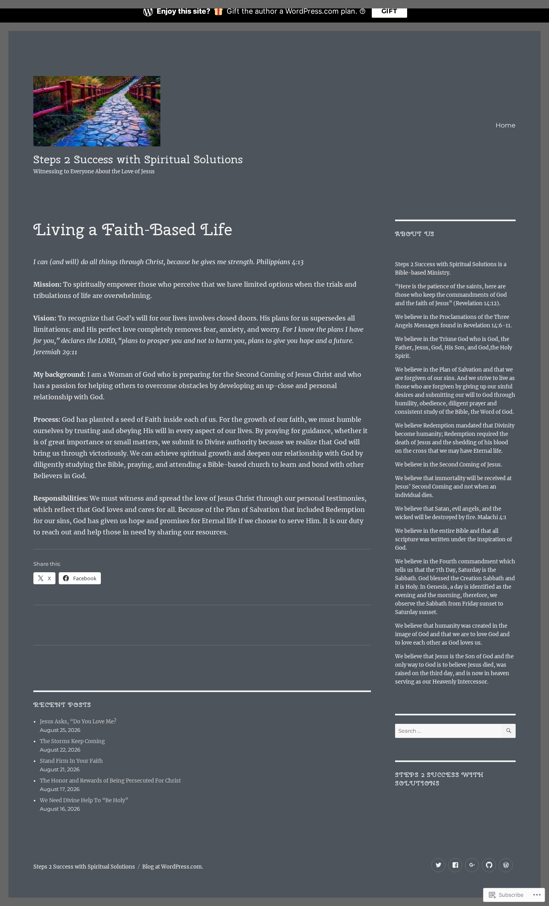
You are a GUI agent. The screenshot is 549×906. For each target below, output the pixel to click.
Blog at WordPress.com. (172, 866)
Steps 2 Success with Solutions (439, 778)
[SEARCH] (509, 731)
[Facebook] (455, 865)
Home (506, 125)
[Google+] (472, 865)
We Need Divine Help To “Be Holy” (84, 800)
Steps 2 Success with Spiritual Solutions (138, 159)
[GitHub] (489, 865)
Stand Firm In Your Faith (71, 761)
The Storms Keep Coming (72, 741)
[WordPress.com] (506, 865)
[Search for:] (448, 730)
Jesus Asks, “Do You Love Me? (78, 721)
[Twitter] (438, 865)
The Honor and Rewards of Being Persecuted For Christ (110, 780)
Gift (389, 11)
